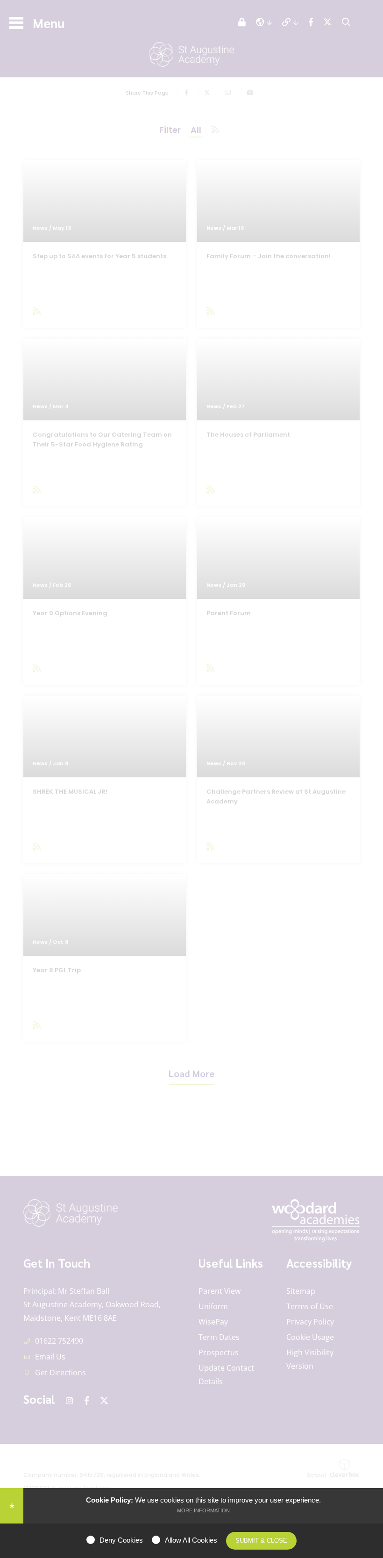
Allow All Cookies (191, 1540)
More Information (203, 1510)
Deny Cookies (121, 1540)
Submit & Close (261, 1540)
